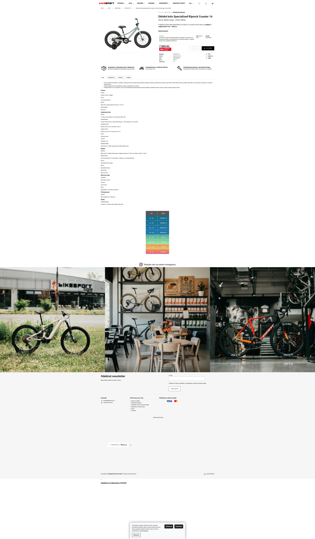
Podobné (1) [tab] (111, 77)
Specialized (208, 37)
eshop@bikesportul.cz (109, 400)
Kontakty (133, 410)
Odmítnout (169, 526)
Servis (132, 408)
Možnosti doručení (163, 31)
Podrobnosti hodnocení (179, 12)
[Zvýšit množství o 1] (199, 48)
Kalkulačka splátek (167, 49)
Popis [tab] (102, 77)
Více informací (144, 531)
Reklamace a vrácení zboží (138, 406)
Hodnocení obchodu (158, 417)
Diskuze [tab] (121, 77)
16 (173, 61)
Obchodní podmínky (136, 403)
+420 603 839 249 (108, 402)
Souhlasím (179, 526)
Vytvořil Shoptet (210, 473)
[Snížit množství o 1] (191, 48)
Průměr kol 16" (176, 54)
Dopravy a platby (135, 401)
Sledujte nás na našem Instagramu (160, 264)
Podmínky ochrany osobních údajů (140, 404)
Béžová (175, 59)
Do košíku (209, 48)
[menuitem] (121, 3)
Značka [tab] (129, 77)
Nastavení (136, 535)
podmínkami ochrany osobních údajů (196, 383)
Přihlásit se (174, 388)
